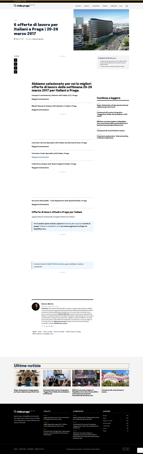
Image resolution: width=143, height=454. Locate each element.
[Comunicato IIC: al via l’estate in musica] (115, 378)
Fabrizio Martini (38, 39)
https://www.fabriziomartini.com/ (50, 306)
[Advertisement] (63, 68)
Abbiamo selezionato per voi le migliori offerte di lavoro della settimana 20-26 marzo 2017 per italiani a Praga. (113, 62)
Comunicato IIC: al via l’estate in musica (111, 131)
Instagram (78, 224)
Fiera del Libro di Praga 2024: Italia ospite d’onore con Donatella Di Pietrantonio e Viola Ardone (57, 433)
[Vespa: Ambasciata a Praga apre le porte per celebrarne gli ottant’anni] (27, 378)
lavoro (40, 331)
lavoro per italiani (59, 331)
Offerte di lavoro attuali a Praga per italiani (112, 66)
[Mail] (49, 325)
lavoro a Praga (47, 331)
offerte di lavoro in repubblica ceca (42, 334)
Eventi (98, 103)
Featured (99, 134)
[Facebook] (15, 60)
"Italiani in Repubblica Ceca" (50, 226)
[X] (15, 64)
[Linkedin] (46, 325)
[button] (126, 6)
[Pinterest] (15, 68)
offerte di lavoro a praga (73, 331)
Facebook (67, 224)
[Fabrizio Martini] (36, 315)
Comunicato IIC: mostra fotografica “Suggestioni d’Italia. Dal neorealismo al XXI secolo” (112, 114)
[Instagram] (44, 325)
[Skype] (51, 325)
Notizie (45, 415)
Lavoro (16, 20)
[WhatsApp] (15, 72)
